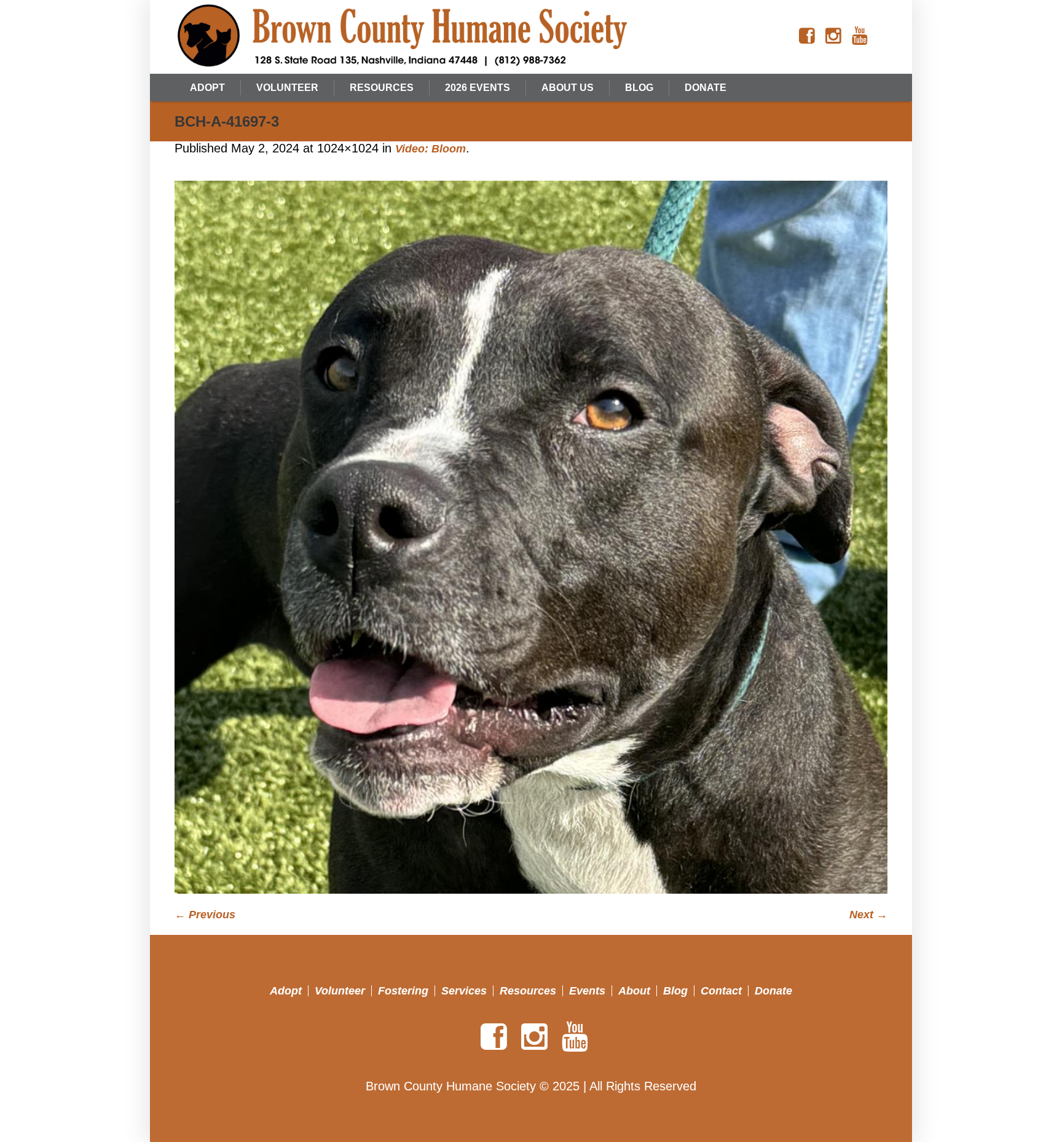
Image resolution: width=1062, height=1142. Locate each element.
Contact (721, 990)
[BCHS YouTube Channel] (860, 36)
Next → (868, 914)
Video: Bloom (430, 149)
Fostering (403, 990)
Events (587, 990)
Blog (675, 990)
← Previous (205, 914)
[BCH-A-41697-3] (531, 537)
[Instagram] (833, 36)
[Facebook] (807, 36)
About (634, 990)
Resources (528, 990)
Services (464, 990)
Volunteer (340, 990)
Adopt (286, 990)
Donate (773, 990)
